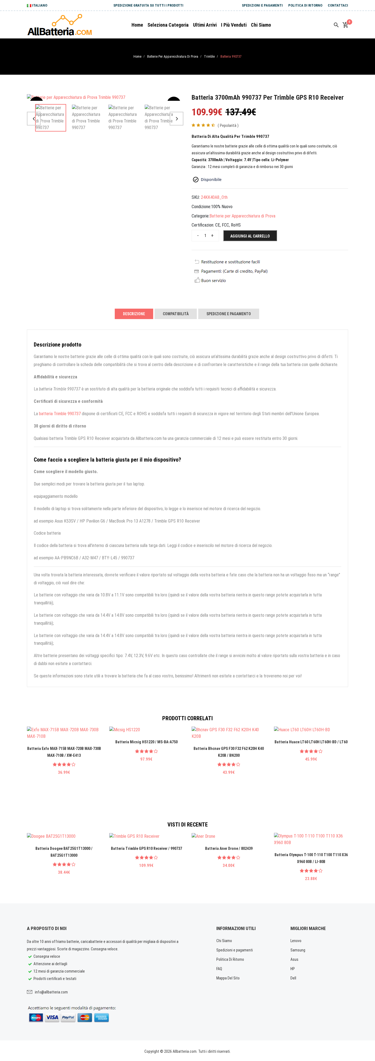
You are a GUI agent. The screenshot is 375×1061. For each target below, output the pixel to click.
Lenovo (295, 941)
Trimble (209, 56)
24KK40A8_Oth (214, 197)
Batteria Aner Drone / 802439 (229, 848)
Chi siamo (261, 25)
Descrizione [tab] (134, 314)
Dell (293, 978)
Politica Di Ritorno (305, 5)
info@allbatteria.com (51, 992)
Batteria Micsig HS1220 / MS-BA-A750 (146, 742)
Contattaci (338, 5)
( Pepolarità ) (228, 125)
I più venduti (234, 25)
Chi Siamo (224, 941)
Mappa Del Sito (228, 978)
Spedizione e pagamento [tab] (228, 314)
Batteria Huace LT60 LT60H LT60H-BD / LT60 (311, 742)
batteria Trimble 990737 (60, 413)
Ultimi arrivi (205, 25)
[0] (345, 25)
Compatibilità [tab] (176, 314)
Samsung (297, 950)
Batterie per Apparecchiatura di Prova (172, 56)
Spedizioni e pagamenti (262, 5)
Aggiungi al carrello (250, 236)
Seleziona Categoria (168, 25)
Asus (294, 959)
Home (137, 25)
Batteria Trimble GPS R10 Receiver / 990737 (146, 848)
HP (292, 969)
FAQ (219, 969)
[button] (34, 118)
